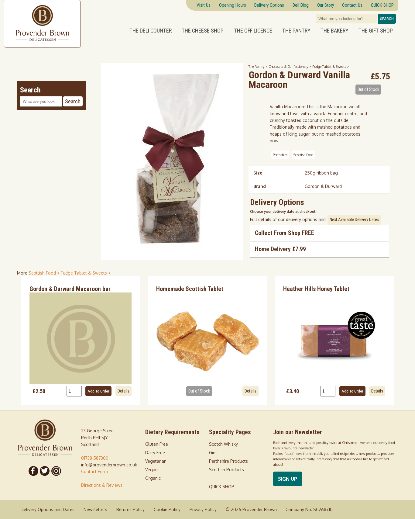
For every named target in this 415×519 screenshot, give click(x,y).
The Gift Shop (375, 30)
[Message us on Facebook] (33, 471)
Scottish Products (226, 469)
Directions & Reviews (101, 485)
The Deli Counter (150, 30)
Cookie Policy (167, 509)
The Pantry (296, 30)
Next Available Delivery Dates (354, 219)
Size (257, 172)
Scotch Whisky (223, 444)
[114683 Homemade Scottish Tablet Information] (207, 338)
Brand (259, 186)
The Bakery (334, 30)
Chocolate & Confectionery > (290, 66)
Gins (213, 452)
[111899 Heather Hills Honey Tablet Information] (334, 338)
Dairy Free (155, 452)
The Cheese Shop (203, 30)
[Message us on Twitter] (45, 471)
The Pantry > (259, 66)
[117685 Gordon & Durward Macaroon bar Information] (80, 338)
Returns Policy (130, 509)
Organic (153, 478)
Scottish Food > (45, 272)
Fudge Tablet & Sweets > (330, 66)
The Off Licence (253, 30)
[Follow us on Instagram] (56, 471)
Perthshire (280, 154)
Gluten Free (156, 444)
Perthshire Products (228, 461)
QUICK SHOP (221, 486)
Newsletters (95, 509)
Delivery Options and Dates (47, 509)
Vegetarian (155, 461)
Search (387, 18)
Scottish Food (303, 154)
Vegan (151, 469)
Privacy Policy (203, 509)
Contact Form (94, 471)
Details (123, 391)
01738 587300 (94, 458)
